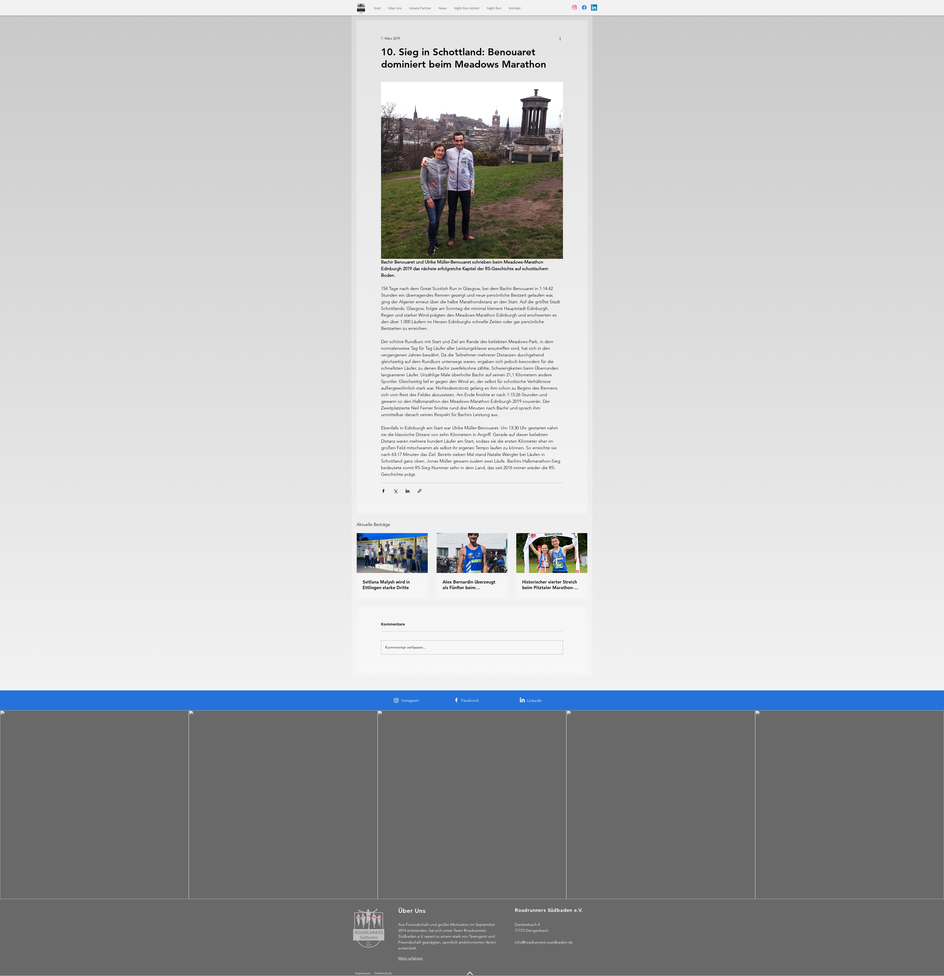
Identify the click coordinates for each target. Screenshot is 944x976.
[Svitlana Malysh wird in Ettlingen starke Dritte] (392, 553)
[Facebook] (584, 7)
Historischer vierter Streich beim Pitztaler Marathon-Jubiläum (549, 584)
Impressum (363, 973)
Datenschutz (383, 973)
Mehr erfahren (410, 958)
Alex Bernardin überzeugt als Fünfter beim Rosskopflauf (468, 584)
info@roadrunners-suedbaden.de (544, 942)
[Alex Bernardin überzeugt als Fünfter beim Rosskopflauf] (472, 553)
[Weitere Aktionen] (560, 38)
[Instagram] (574, 7)
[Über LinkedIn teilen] (407, 491)
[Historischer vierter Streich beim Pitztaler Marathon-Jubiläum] (551, 553)
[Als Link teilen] (419, 491)
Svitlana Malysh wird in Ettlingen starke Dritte (386, 584)
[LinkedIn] (594, 7)
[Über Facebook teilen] (383, 491)
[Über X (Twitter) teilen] (395, 491)
